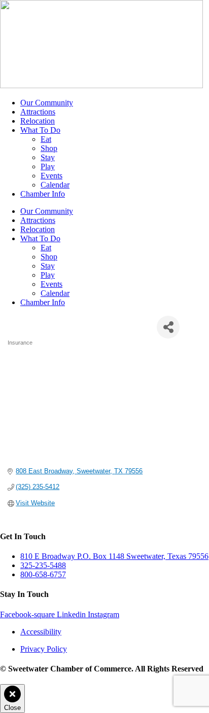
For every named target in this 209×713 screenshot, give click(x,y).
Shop (49, 148)
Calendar (55, 184)
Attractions (37, 111)
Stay (48, 157)
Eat (46, 139)
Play (48, 166)
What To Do (40, 130)
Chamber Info (42, 194)
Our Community (46, 102)
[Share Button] (168, 327)
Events (51, 175)
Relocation (37, 121)
